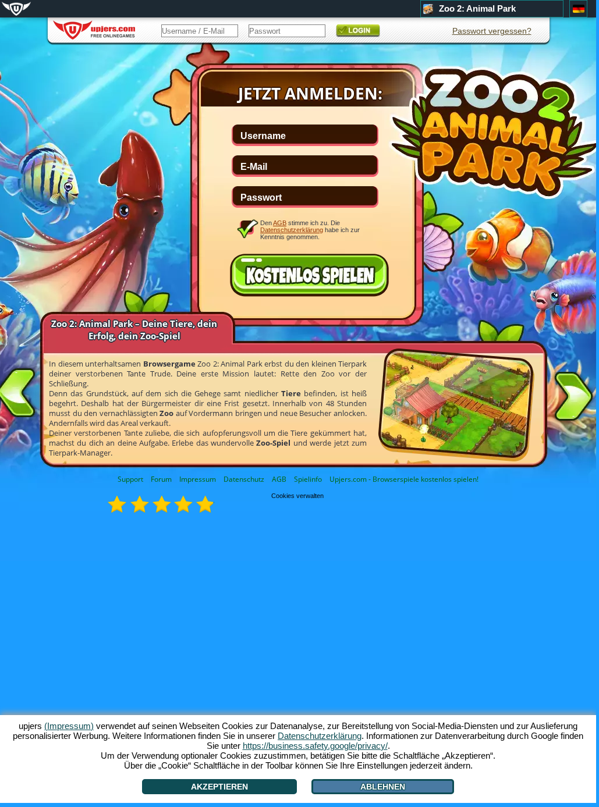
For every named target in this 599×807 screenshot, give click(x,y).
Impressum (197, 479)
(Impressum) (69, 726)
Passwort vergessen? (491, 30)
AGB (279, 479)
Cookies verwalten (297, 495)
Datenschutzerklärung (291, 229)
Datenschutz (244, 479)
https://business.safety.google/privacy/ (315, 746)
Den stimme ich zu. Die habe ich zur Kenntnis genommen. (310, 229)
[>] (573, 398)
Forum (161, 479)
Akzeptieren (219, 786)
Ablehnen (382, 786)
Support (130, 479)
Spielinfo (308, 479)
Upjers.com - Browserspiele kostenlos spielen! (404, 479)
